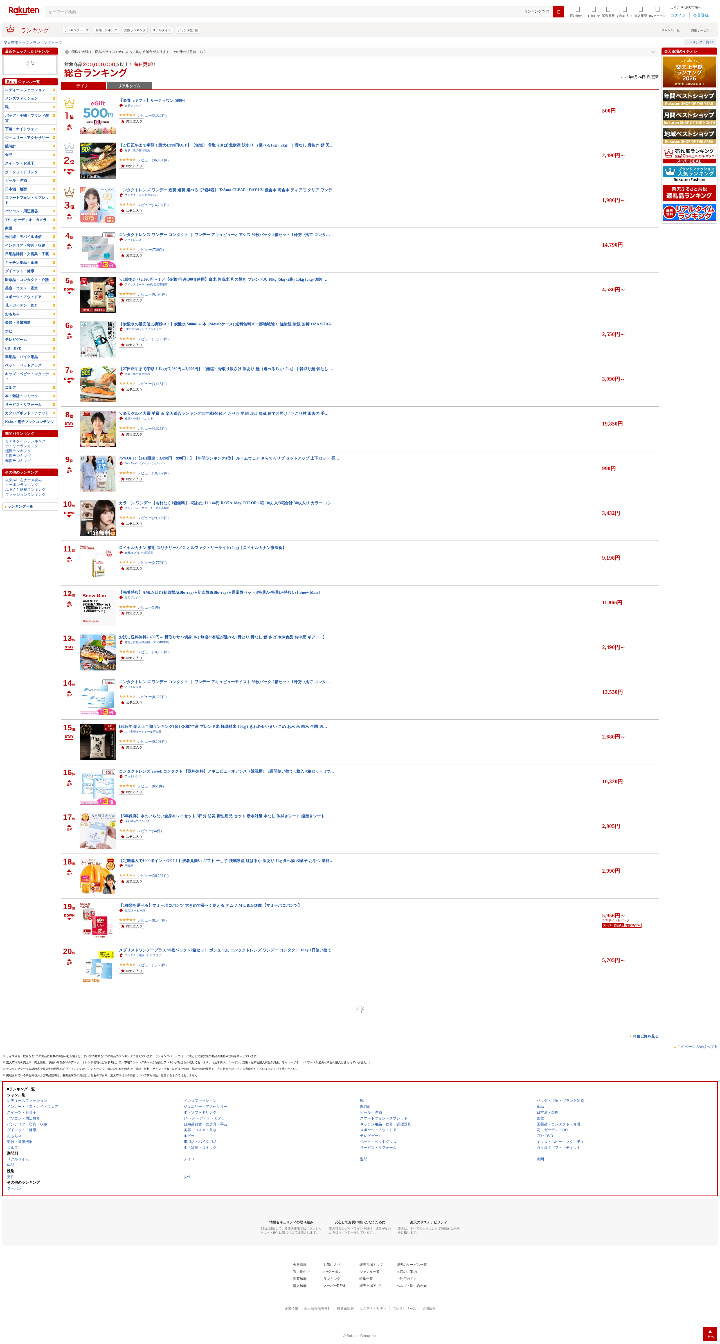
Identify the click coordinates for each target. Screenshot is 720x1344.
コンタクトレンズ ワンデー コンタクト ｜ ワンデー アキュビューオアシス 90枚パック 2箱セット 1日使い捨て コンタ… (224, 234)
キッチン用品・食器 (21, 272)
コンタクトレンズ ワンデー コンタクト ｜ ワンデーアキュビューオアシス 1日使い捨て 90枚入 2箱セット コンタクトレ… (226, 1084)
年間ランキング (18, 470)
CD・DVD (13, 358)
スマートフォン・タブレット (27, 209)
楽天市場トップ (16, 42)
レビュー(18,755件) (152, 652)
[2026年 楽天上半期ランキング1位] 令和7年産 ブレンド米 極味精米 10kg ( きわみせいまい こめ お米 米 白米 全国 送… (223, 726)
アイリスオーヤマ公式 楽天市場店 (146, 284)
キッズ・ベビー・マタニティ (27, 386)
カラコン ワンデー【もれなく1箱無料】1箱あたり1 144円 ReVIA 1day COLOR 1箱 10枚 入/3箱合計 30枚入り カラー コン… (227, 503)
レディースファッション (25, 100)
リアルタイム (161, 30)
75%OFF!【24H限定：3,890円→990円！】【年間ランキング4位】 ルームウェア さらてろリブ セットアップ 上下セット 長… (229, 458)
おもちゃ (12, 324)
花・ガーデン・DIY (21, 315)
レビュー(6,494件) (151, 294)
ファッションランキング (25, 504)
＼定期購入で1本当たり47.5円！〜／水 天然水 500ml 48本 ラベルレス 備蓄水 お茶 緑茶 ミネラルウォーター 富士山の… (224, 1263)
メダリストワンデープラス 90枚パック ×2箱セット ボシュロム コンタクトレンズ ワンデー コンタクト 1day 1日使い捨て (225, 950)
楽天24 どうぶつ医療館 (139, 552)
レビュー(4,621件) (151, 428)
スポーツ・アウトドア (23, 65)
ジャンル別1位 (188, 30)
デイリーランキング (21, 456)
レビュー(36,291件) (152, 876)
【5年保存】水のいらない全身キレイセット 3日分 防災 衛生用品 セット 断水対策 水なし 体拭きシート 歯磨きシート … (224, 816)
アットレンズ (133, 239)
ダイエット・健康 (19, 281)
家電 (8, 238)
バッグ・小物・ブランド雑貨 (27, 127)
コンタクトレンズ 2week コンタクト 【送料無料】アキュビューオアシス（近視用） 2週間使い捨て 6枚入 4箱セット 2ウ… (226, 771)
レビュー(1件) (148, 607)
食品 (8, 165)
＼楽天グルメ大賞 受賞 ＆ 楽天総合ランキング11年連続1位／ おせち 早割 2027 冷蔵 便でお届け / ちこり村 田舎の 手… (223, 413)
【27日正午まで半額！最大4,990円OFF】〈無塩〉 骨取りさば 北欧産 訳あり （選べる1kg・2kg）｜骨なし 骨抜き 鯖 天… (226, 145)
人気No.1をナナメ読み (23, 489)
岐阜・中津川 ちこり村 (139, 418)
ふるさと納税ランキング (25, 499)
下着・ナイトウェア (21, 139)
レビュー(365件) (150, 1233)
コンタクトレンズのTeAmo (141, 195)
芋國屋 (129, 865)
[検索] (558, 11)
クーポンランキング (21, 494)
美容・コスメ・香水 (21, 298)
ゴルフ (10, 397)
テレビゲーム (16, 349)
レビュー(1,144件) (151, 1189)
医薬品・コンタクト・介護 (27, 289)
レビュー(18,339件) (152, 473)
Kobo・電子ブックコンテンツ (29, 431)
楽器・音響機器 (18, 332)
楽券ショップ (133, 105)
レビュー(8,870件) (151, 1278)
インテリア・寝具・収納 (25, 255)
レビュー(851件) (150, 786)
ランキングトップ (76, 30)
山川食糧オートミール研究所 (143, 731)
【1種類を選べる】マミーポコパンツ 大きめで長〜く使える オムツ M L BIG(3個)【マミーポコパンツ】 (210, 905)
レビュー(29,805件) (152, 518)
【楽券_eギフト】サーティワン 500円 (152, 100)
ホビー (10, 341)
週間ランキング (18, 461)
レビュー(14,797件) (152, 205)
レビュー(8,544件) (151, 920)
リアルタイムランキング (25, 451)
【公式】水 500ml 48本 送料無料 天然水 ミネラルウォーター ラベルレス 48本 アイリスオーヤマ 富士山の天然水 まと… (224, 1307)
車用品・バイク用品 (21, 366)
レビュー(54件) (149, 831)
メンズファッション (21, 108)
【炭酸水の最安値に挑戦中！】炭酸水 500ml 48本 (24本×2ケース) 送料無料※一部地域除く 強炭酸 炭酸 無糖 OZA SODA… (227, 324)
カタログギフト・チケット (27, 423)
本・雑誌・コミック (21, 60)
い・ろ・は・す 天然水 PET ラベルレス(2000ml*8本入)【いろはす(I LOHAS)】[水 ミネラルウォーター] (210, 1173)
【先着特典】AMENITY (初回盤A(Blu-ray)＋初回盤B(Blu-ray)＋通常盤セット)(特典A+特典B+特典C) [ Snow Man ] (219, 592)
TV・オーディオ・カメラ (26, 229)
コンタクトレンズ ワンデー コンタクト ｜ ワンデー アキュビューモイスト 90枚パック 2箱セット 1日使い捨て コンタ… (224, 681)
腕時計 (10, 156)
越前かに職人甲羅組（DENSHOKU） (148, 642)
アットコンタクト (136, 1089)
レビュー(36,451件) (152, 160)
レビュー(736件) (150, 249)
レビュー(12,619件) (152, 1144)
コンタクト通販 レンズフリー (144, 955)
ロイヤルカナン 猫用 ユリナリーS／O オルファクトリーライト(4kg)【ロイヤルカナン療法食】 (202, 547)
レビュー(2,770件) (151, 562)
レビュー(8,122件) (151, 697)
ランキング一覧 (20, 516)
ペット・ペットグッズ (23, 375)
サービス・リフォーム (23, 414)
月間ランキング (18, 465)
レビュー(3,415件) (151, 384)
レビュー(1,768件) (151, 965)
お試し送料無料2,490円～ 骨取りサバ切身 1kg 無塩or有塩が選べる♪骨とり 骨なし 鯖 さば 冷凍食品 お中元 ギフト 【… (223, 637)
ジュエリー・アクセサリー (27, 74)
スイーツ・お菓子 (19, 173)
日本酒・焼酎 (16, 199)
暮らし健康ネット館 (137, 1268)
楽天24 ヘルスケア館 (138, 1178)
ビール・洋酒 (16, 79)
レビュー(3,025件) (151, 115)
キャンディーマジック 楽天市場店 (147, 508)
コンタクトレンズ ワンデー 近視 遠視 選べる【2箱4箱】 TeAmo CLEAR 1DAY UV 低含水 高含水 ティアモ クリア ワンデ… (227, 190)
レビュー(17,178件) (152, 339)
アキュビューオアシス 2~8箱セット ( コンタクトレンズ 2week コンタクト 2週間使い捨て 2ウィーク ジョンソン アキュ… (225, 1218)
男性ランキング (106, 30)
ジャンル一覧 (670, 30)
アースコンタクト (136, 1223)
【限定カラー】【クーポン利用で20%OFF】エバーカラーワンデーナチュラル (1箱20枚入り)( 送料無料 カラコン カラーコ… (229, 994)
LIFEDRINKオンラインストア (143, 329)
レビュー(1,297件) (151, 1099)
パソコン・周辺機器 (21, 69)
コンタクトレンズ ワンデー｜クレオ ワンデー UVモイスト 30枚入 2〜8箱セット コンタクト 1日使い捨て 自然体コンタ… (225, 1129)
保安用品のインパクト (139, 821)
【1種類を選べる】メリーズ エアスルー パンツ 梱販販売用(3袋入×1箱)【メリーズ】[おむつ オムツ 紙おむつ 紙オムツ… (225, 1039)
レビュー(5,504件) (151, 1323)
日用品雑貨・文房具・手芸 (27, 264)
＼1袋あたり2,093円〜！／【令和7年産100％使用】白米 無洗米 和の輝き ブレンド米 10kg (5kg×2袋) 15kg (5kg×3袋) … (223, 279)
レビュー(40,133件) (152, 1010)
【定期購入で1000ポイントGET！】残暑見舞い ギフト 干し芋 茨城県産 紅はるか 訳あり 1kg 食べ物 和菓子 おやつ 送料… (226, 860)
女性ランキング (135, 30)
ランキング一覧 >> (700, 42)
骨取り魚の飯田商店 (137, 150)
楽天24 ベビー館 (135, 910)
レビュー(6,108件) (151, 741)
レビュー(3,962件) (151, 1054)
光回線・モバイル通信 (23, 246)
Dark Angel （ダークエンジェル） (145, 463)
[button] (594, 12)
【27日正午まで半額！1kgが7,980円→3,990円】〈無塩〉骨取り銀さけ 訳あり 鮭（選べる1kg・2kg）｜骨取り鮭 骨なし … (226, 368)
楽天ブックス (133, 597)
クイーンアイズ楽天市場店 (141, 999)
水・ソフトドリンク (21, 182)
